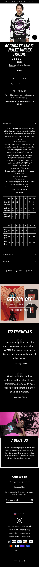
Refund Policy (7, 261)
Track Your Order (26, 526)
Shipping (12, 65)
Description (7, 124)
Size (13, 79)
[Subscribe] (31, 500)
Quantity (23, 79)
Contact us (15, 526)
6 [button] (22, 39)
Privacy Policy (13, 533)
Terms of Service (25, 533)
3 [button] (17, 39)
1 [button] (13, 39)
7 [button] (24, 39)
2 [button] (15, 39)
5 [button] (20, 38)
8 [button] (25, 39)
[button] (16, 59)
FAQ (8, 526)
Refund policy (26, 537)
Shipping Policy (8, 254)
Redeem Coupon (19, 310)
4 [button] (18, 39)
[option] (19, 22)
